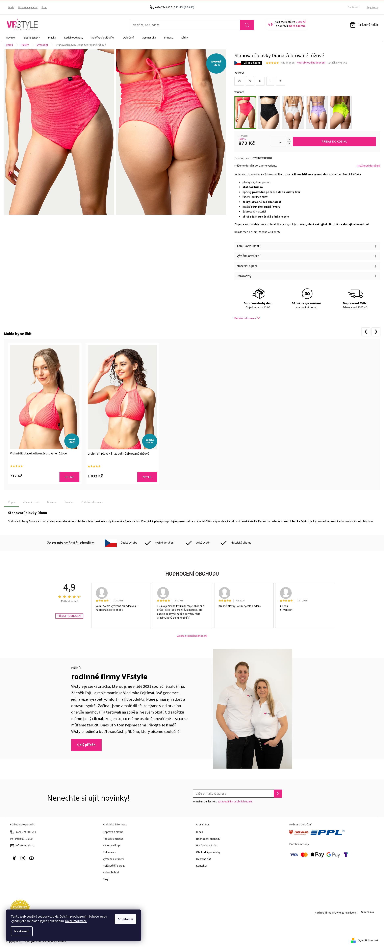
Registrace (372, 7)
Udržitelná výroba (206, 846)
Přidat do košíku (334, 141)
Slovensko (367, 912)
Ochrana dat (203, 859)
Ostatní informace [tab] (92, 502)
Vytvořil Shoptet (368, 941)
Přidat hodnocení (69, 616)
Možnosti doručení (369, 166)
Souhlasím (125, 919)
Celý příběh (86, 744)
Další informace (76, 921)
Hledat (247, 25)
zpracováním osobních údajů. (234, 802)
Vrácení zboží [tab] (31, 502)
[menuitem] (11, 37)
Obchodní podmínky (208, 852)
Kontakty (201, 866)
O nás (11, 7)
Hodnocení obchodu (208, 839)
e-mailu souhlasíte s (222, 802)
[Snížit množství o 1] (289, 144)
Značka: (337, 63)
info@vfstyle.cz (25, 846)
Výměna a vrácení (113, 859)
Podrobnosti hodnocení (311, 63)
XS (239, 81)
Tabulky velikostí (113, 839)
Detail (69, 477)
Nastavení (21, 931)
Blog (44, 7)
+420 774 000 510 (26, 832)
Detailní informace (245, 318)
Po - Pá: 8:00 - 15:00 (21, 839)
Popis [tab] (11, 502)
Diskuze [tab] (52, 502)
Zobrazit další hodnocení (192, 636)
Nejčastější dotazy (114, 866)
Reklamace (109, 852)
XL (280, 81)
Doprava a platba (27, 7)
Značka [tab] (69, 502)
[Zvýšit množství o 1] (289, 139)
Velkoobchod (111, 873)
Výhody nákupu (112, 846)
